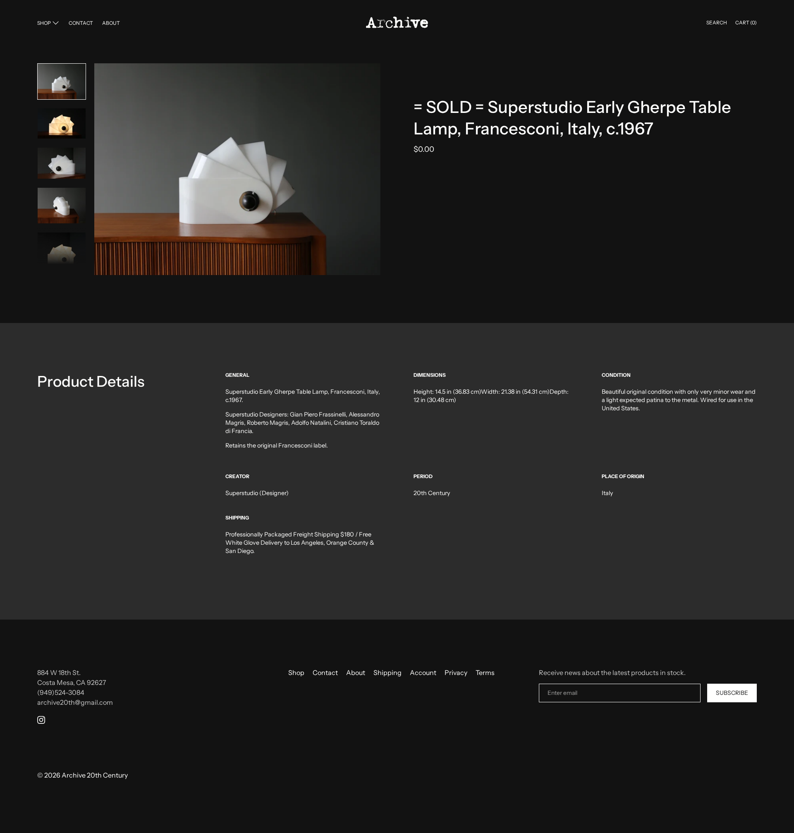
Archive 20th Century (95, 775)
